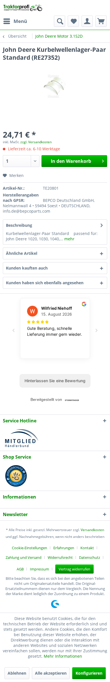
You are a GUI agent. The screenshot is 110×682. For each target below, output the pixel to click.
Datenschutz (89, 557)
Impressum (39, 569)
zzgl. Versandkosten (36, 142)
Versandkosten (92, 529)
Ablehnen (17, 673)
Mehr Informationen (63, 656)
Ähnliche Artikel (21, 253)
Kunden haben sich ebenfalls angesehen (44, 282)
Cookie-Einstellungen (29, 547)
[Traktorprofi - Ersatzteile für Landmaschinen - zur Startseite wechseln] (24, 8)
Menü (20, 21)
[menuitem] (15, 21)
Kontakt (87, 547)
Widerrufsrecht (60, 557)
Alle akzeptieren (51, 673)
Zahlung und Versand (23, 557)
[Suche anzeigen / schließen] (59, 21)
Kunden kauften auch (27, 268)
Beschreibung (19, 225)
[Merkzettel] (73, 21)
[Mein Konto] (87, 21)
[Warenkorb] (101, 21)
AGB (20, 569)
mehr (68, 238)
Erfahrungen (63, 547)
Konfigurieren (89, 673)
